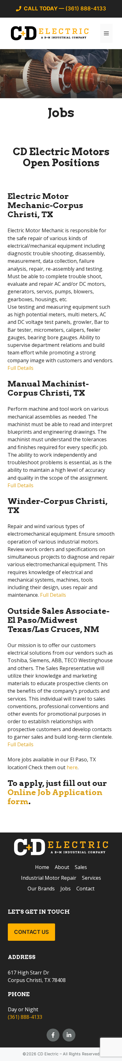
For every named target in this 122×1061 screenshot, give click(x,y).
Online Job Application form (55, 796)
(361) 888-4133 (25, 1016)
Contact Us (31, 932)
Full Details (20, 367)
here (71, 767)
